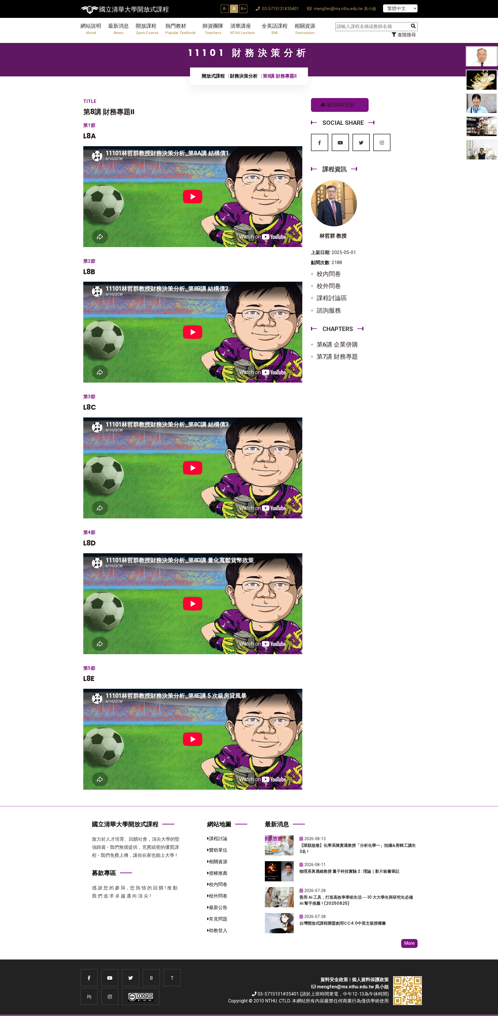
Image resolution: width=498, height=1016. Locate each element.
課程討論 (218, 838)
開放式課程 (213, 76)
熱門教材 (180, 29)
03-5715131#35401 (280, 8)
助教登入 (218, 930)
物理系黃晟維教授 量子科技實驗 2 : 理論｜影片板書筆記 (349, 871)
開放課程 (147, 29)
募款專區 (104, 873)
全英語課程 (275, 29)
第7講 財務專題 (337, 356)
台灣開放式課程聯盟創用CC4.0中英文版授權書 (342, 923)
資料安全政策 (334, 979)
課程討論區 (332, 298)
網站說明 (90, 29)
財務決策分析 (244, 76)
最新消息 (118, 29)
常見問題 (218, 919)
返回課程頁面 (339, 105)
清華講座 (242, 29)
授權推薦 (218, 873)
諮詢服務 (329, 310)
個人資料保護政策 (370, 979)
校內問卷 (329, 273)
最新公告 (218, 907)
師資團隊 (213, 29)
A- (225, 8)
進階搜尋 (406, 34)
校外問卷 (329, 286)
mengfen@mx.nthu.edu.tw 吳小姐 (344, 8)
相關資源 (305, 29)
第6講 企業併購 (337, 344)
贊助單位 (218, 850)
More (409, 943)
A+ (243, 8)
